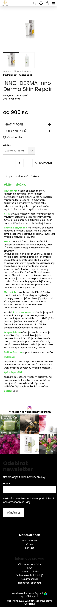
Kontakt (29, 547)
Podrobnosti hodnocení (17, 75)
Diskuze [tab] (35, 176)
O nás (29, 544)
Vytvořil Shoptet (29, 596)
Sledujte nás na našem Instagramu (30, 412)
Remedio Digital (32, 593)
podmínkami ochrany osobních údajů (28, 500)
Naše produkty (29, 540)
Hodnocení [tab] (22, 176)
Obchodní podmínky (29, 564)
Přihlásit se (13, 512)
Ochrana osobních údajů (29, 575)
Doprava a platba (29, 571)
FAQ (29, 567)
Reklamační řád (29, 579)
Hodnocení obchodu (29, 582)
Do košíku (45, 163)
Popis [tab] (9, 176)
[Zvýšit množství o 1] (27, 163)
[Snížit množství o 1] (12, 163)
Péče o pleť (22, 95)
